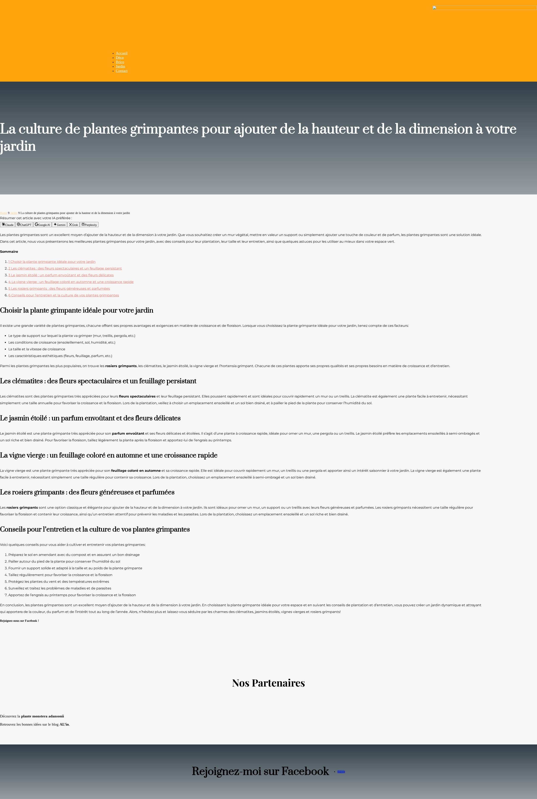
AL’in (64, 724)
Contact (122, 71)
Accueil (122, 53)
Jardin (120, 66)
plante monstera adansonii (42, 716)
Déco (120, 57)
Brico (120, 62)
